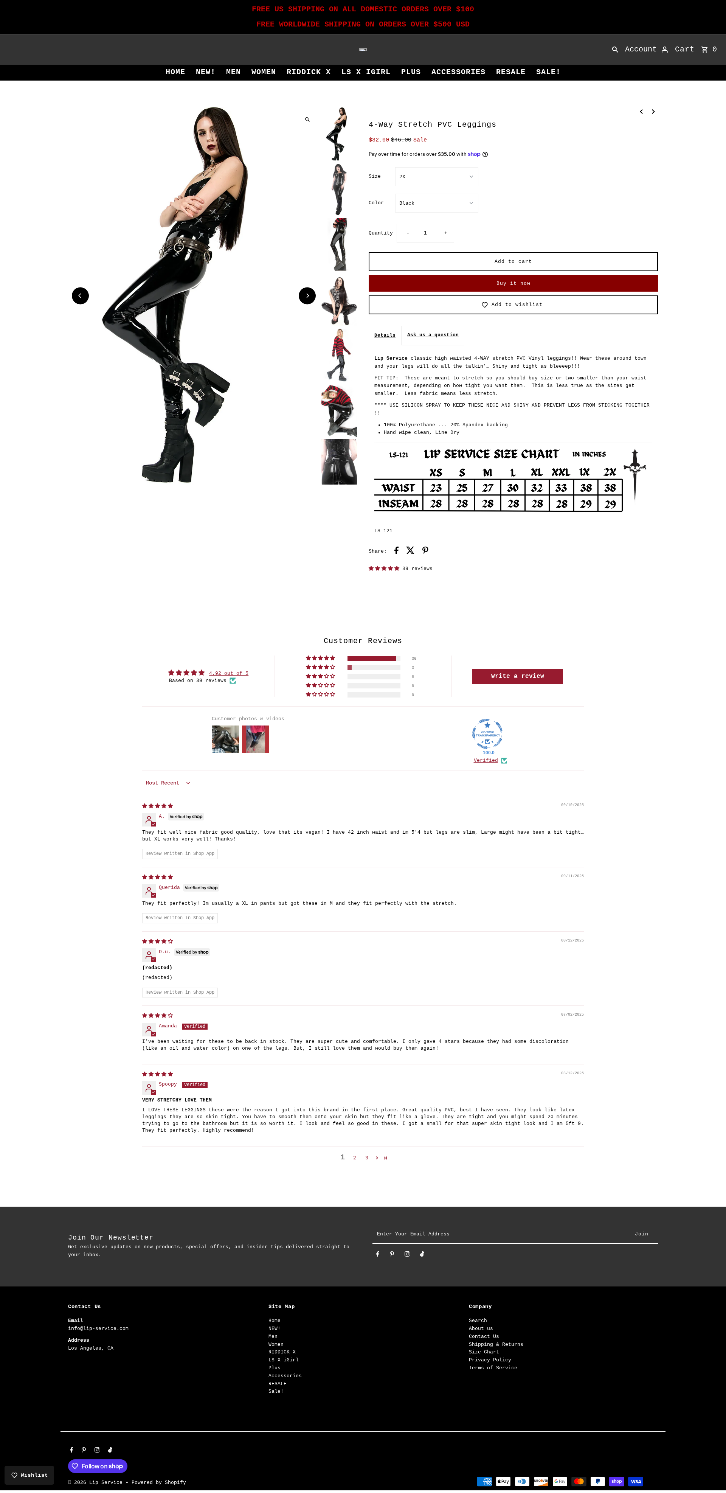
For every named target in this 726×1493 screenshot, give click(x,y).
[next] (653, 112)
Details (385, 335)
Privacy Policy (490, 1360)
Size (375, 176)
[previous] (641, 112)
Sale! (548, 72)
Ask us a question (433, 335)
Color (376, 203)
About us (481, 1328)
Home (175, 72)
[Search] (615, 49)
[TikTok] (422, 1255)
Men (233, 72)
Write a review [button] (517, 676)
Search (478, 1321)
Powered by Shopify (159, 1482)
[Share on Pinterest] (425, 552)
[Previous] (80, 295)
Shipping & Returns (496, 1344)
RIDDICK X (309, 72)
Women (263, 72)
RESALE (511, 72)
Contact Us (484, 1336)
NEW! (206, 72)
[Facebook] (377, 1255)
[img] (157, 806)
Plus (411, 72)
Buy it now (513, 283)
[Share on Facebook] (396, 552)
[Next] (307, 295)
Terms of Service (493, 1368)
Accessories (458, 72)
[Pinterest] (392, 1255)
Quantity (381, 233)
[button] (385, 569)
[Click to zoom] (307, 119)
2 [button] (354, 1158)
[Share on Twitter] (410, 552)
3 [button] (366, 1158)
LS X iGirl (366, 72)
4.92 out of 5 (228, 673)
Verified (486, 760)
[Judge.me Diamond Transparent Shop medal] (487, 734)
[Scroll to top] (709, 1473)
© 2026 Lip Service (97, 1482)
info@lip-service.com (98, 1328)
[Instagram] (407, 1255)
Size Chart (484, 1352)
